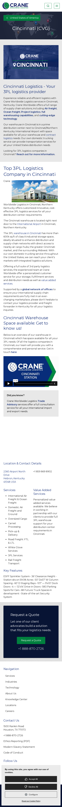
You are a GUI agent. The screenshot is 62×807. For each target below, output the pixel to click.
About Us (10, 693)
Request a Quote (31, 640)
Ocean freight (11, 112)
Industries (11, 681)
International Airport (29, 224)
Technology (12, 687)
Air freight (51, 108)
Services (10, 676)
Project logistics (31, 112)
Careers (9, 711)
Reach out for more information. (36, 154)
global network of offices (37, 289)
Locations (10, 705)
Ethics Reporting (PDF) (16, 741)
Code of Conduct (13, 752)
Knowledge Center (16, 699)
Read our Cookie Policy (31, 801)
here (14, 352)
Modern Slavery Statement (19, 747)
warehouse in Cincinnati (27, 233)
